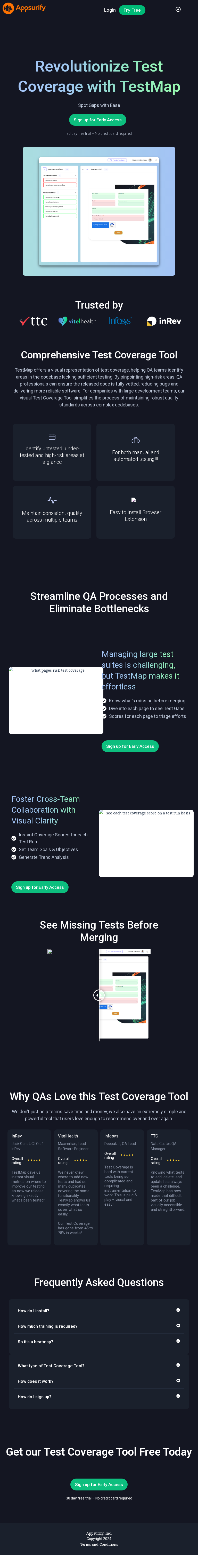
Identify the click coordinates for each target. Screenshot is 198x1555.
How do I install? (33, 1310)
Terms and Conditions (99, 1544)
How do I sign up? (35, 1396)
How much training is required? (48, 1326)
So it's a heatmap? (35, 1341)
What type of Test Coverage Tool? (51, 1365)
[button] (21, 321)
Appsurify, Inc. (99, 1533)
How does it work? (36, 1381)
